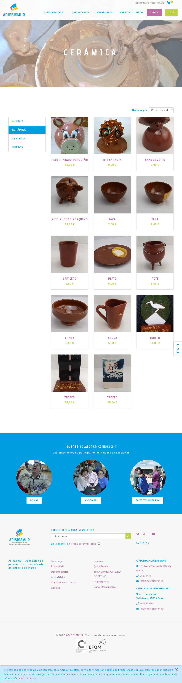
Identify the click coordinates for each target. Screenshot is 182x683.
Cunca (69, 338)
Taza (112, 219)
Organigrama (101, 581)
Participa (103, 12)
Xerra (112, 338)
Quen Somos (101, 566)
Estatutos (99, 561)
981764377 (146, 575)
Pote (155, 278)
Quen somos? (53, 12)
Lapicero (69, 278)
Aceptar (31, 678)
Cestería (18, 138)
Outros (17, 147)
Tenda (154, 12)
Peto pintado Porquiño (69, 160)
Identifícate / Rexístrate (149, 3)
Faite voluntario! (148, 500)
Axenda (125, 12)
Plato (112, 278)
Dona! (34, 500)
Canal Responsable (105, 586)
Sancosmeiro (155, 160)
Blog (139, 12)
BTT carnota (112, 160)
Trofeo (155, 338)
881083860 (146, 603)
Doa (171, 12)
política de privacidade (82, 543)
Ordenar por (139, 110)
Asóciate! (91, 500)
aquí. (21, 678)
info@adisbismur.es (151, 581)
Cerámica (19, 130)
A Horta (17, 121)
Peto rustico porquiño (70, 219)
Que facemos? (81, 12)
